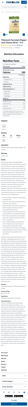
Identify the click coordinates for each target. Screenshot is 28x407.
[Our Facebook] (8, 392)
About (4, 375)
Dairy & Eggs (8, 11)
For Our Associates (7, 386)
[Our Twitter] (19, 392)
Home (2, 11)
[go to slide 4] (11, 34)
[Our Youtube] (24, 392)
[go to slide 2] (8, 34)
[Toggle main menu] (2, 2)
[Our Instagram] (14, 392)
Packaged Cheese (16, 11)
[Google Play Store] (18, 396)
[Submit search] (25, 7)
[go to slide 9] (19, 34)
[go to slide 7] (16, 34)
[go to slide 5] (13, 34)
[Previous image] (4, 34)
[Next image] (23, 34)
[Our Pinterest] (3, 392)
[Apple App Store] (9, 396)
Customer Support (7, 381)
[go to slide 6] (14, 34)
